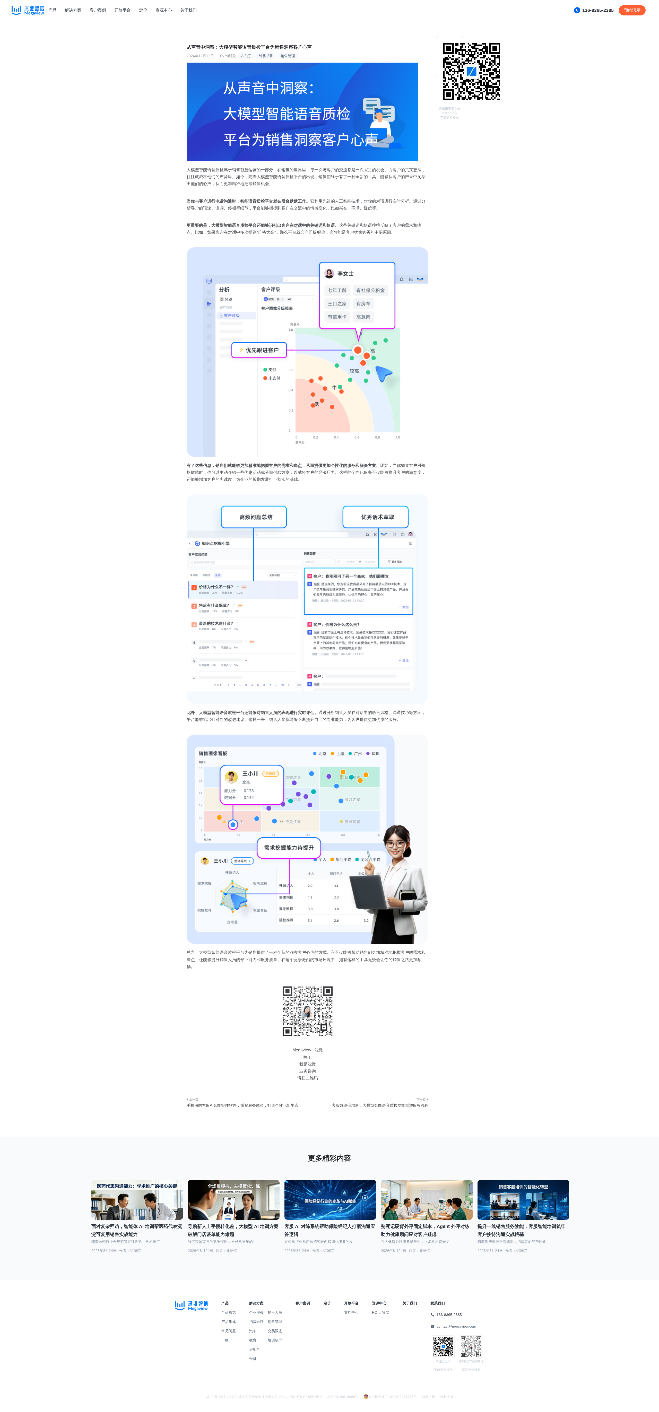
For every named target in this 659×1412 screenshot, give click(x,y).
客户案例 (98, 10)
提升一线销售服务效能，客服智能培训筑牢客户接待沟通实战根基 (522, 1230)
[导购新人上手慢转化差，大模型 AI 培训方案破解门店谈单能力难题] (234, 1206)
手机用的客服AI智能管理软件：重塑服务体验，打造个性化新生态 (242, 1105)
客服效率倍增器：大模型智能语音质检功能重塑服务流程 (380, 1105)
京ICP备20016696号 (342, 1397)
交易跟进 (275, 1331)
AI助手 (246, 56)
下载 (225, 1340)
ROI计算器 (380, 1312)
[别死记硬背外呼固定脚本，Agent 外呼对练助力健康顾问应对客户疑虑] (427, 1205)
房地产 (254, 1349)
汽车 (252, 1331)
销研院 (230, 56)
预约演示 (632, 10)
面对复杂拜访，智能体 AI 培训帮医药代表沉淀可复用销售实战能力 (136, 1230)
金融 (252, 1359)
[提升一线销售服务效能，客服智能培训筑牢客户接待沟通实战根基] (523, 1206)
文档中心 (351, 1312)
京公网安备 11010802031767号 (393, 1397)
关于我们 (188, 10)
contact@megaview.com (456, 1326)
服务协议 (428, 1397)
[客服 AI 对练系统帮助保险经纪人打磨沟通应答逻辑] (330, 1206)
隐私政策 (447, 1397)
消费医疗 (256, 1322)
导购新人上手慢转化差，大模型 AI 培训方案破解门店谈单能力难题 (233, 1230)
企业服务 (256, 1312)
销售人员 (275, 1312)
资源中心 (163, 10)
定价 (143, 10)
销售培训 (266, 56)
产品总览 (228, 1312)
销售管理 (288, 56)
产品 (52, 10)
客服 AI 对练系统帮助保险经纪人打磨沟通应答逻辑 (329, 1230)
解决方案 (73, 10)
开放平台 (122, 10)
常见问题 (228, 1331)
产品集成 (228, 1322)
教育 (252, 1340)
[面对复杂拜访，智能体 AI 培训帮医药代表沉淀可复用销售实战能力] (137, 1206)
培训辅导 (275, 1340)
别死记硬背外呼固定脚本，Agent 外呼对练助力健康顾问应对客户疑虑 (425, 1230)
